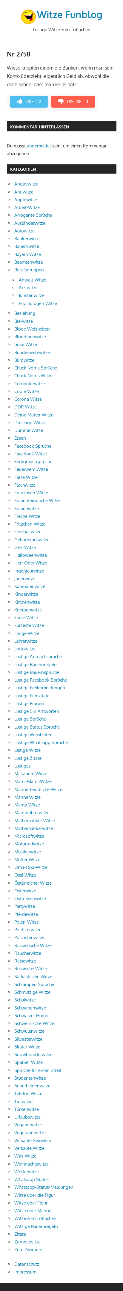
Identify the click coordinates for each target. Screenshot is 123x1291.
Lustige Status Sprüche (37, 727)
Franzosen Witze (31, 493)
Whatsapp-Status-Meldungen (43, 1187)
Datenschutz (26, 1264)
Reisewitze (25, 961)
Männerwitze (27, 797)
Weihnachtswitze (31, 1164)
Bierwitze (23, 321)
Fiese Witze (26, 477)
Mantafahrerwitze (32, 812)
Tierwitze (23, 1101)
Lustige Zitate (27, 758)
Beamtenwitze (28, 262)
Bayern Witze (27, 254)
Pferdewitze (26, 914)
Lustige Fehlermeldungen (39, 688)
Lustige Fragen (29, 703)
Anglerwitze (26, 184)
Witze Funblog (69, 14)
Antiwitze (23, 192)
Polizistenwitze (29, 937)
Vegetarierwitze (30, 1133)
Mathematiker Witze (34, 820)
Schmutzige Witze (32, 992)
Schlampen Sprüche (34, 984)
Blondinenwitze (30, 336)
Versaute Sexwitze (32, 1140)
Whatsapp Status (31, 1179)
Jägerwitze (24, 578)
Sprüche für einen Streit (37, 1070)
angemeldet (39, 146)
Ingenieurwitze (29, 571)
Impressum (25, 1272)
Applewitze (25, 199)
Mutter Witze (27, 859)
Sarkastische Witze (33, 976)
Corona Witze (28, 399)
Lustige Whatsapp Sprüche (41, 742)
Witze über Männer (33, 1210)
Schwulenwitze (29, 1031)
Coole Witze (26, 391)
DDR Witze (25, 407)
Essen (20, 438)
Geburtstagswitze (32, 539)
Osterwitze (25, 891)
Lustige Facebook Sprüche (40, 680)
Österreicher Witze (33, 883)
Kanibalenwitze (29, 586)
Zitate (20, 1234)
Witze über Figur (30, 1203)
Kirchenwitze (27, 602)
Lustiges (22, 766)
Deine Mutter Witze (33, 415)
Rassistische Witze (33, 945)
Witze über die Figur (34, 1195)
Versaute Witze (29, 1148)
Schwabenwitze (30, 1008)
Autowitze (24, 231)
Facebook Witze (30, 454)
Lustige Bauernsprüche (36, 672)
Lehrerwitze (25, 641)
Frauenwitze (26, 508)
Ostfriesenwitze (30, 898)
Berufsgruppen (29, 270)
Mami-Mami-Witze (33, 781)
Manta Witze (27, 805)
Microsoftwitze (29, 836)
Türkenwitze (26, 1109)
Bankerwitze (26, 238)
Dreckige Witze (29, 422)
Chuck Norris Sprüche (35, 368)
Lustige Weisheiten (33, 735)
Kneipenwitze (28, 610)
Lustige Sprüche (30, 719)
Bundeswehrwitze (32, 352)
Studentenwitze (30, 1078)
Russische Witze (30, 968)
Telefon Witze (28, 1093)
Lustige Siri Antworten (36, 711)
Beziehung (24, 313)
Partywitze (24, 906)
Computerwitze (29, 383)
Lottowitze (25, 649)
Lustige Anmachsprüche (38, 656)
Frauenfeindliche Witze (37, 500)
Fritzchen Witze (29, 524)
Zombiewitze (27, 1242)
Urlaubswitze (27, 1117)
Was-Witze (25, 1156)
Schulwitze (25, 1000)
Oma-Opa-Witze (30, 867)
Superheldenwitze (32, 1086)
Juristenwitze (31, 295)
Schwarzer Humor (32, 1015)
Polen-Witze (26, 922)
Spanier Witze (28, 1062)
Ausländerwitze (29, 223)
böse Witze (25, 344)
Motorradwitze (29, 844)
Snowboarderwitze (33, 1054)
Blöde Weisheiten (32, 329)
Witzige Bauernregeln (36, 1226)
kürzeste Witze (29, 625)
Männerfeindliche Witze (38, 789)
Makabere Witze (30, 773)
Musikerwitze (27, 852)
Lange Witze (26, 633)
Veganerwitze (28, 1125)
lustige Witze (27, 750)
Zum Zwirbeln (28, 1249)
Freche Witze (27, 516)
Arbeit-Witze (27, 207)
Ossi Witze (25, 875)
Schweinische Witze (34, 1023)
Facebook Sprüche (32, 446)
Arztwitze (28, 287)
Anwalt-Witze (32, 280)
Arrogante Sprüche (33, 215)
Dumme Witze (28, 430)
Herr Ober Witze (30, 563)
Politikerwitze (27, 930)
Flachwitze (25, 485)
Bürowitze (24, 360)
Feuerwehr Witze (31, 469)
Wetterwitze (26, 1171)
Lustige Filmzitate (32, 696)
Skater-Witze (27, 1047)
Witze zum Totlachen (35, 1218)
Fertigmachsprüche (33, 461)
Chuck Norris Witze (33, 375)
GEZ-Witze (25, 547)
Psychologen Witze (38, 303)
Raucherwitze (27, 953)
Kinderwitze (26, 594)
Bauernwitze (26, 246)
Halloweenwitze (30, 555)
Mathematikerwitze (33, 828)
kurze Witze (26, 617)
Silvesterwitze (28, 1039)
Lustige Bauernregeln (35, 664)
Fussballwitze (27, 531)
